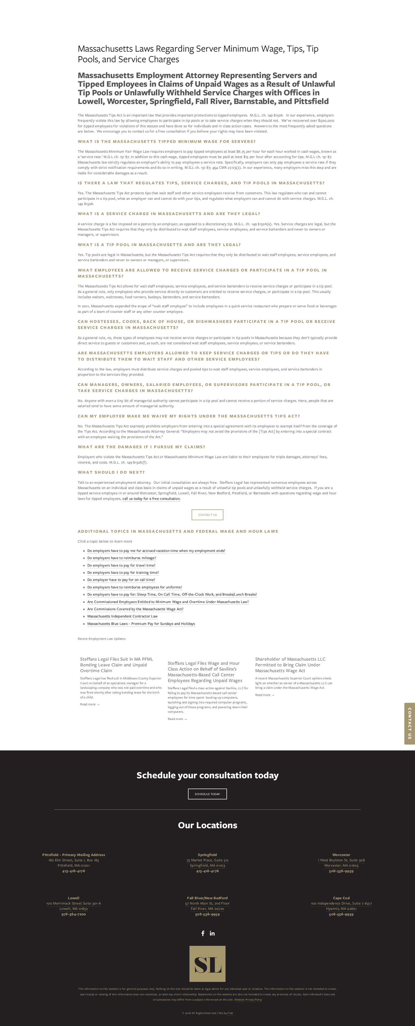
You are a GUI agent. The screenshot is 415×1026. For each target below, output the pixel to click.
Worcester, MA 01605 (341, 865)
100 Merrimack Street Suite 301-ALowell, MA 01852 (73, 906)
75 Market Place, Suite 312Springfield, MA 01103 (207, 862)
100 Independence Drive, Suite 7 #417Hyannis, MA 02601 (341, 906)
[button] (329, 638)
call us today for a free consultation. (151, 498)
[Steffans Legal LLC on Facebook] (203, 933)
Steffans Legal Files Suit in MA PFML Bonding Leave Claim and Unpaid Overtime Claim (116, 665)
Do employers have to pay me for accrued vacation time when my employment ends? (156, 550)
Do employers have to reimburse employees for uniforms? (134, 587)
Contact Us (207, 515)
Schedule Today (207, 794)
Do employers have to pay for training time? (123, 572)
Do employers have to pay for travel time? (121, 565)
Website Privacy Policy (248, 1000)
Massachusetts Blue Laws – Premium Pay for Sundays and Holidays (141, 623)
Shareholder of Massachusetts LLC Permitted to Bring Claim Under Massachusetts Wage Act (290, 665)
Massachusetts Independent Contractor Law (122, 616)
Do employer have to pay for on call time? (121, 579)
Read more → (90, 704)
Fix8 (230, 1013)
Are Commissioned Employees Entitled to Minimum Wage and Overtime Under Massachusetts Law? (168, 601)
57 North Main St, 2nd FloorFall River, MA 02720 (207, 906)
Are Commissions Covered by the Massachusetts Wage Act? (135, 609)
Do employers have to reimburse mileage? (121, 558)
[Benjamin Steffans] (212, 933)
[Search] (49, 13)
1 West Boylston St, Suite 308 (341, 860)
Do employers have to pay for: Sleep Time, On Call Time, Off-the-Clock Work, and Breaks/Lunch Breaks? (172, 594)
